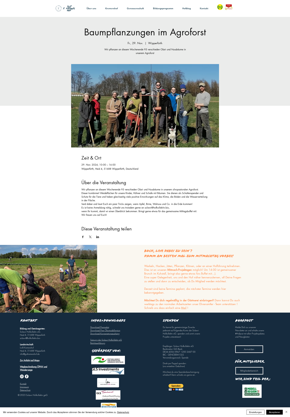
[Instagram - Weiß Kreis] (22, 376)
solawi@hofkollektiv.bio (30, 338)
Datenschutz (123, 412)
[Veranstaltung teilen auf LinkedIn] (97, 237)
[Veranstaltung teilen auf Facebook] (82, 237)
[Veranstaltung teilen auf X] (90, 237)
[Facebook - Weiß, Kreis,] (27, 376)
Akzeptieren (274, 412)
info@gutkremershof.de (30, 353)
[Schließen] (286, 412)
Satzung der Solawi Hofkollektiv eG (106, 339)
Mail (183, 308)
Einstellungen (255, 412)
